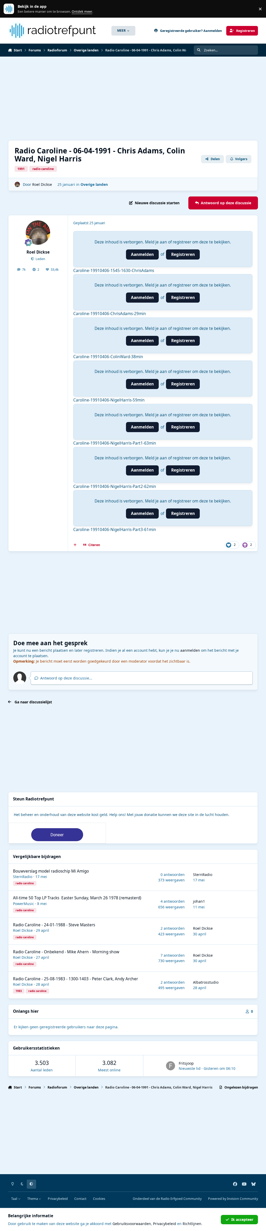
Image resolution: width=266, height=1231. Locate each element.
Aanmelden (142, 254)
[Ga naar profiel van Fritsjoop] (170, 1065)
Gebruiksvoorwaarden (131, 1223)
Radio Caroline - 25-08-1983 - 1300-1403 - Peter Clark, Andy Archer (75, 979)
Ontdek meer (11, 8)
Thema (33, 1198)
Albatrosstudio (205, 982)
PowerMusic (23, 903)
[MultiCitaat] (75, 545)
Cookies (99, 1198)
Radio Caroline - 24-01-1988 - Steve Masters (54, 925)
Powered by (233, 1198)
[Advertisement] (133, 98)
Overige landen (94, 184)
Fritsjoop (186, 1063)
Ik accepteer (242, 1219)
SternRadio (22, 876)
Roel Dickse (42, 184)
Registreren (183, 254)
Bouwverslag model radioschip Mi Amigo (51, 871)
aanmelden (190, 650)
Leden (40, 259)
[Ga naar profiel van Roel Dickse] (17, 184)
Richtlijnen (192, 1223)
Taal (14, 1198)
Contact (80, 1198)
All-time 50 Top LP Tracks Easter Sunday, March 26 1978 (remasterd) (77, 898)
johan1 (199, 901)
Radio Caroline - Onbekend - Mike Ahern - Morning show (66, 952)
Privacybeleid (58, 1198)
